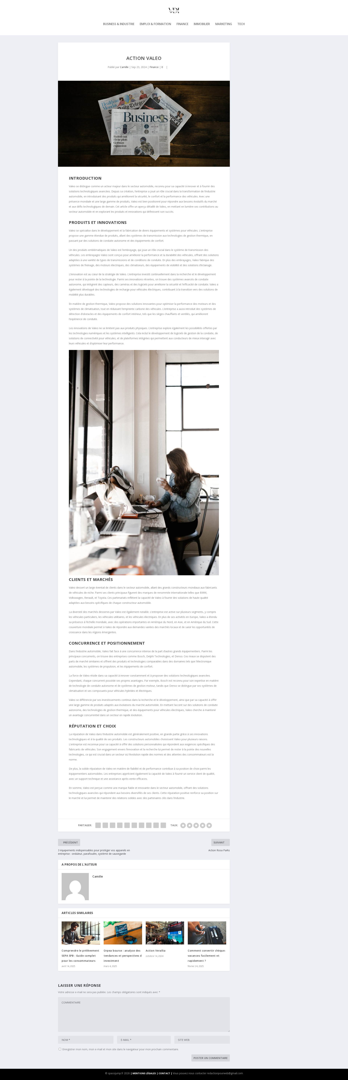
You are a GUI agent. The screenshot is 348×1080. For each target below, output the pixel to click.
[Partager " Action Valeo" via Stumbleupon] (148, 825)
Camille (124, 67)
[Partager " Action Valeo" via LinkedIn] (134, 825)
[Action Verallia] (165, 932)
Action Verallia (156, 950)
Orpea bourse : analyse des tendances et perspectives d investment (123, 955)
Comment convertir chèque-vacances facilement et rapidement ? (207, 955)
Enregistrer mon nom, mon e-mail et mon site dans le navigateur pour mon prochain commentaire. (120, 1049)
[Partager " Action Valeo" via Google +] (112, 825)
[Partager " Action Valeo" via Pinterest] (127, 825)
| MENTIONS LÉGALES (143, 1073)
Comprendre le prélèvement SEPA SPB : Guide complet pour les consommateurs (80, 955)
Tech (241, 24)
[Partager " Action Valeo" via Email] (156, 825)
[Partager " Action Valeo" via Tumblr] (119, 825)
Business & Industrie (118, 24)
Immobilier (202, 24)
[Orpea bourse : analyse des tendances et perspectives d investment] (123, 932)
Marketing (223, 24)
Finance (182, 24)
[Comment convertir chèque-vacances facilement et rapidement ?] (207, 932)
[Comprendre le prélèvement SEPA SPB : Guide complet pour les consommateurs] (81, 932)
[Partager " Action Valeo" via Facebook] (98, 825)
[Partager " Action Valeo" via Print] (163, 825)
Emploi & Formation (155, 24)
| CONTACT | (165, 1073)
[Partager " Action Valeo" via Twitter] (105, 825)
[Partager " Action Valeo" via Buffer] (141, 825)
